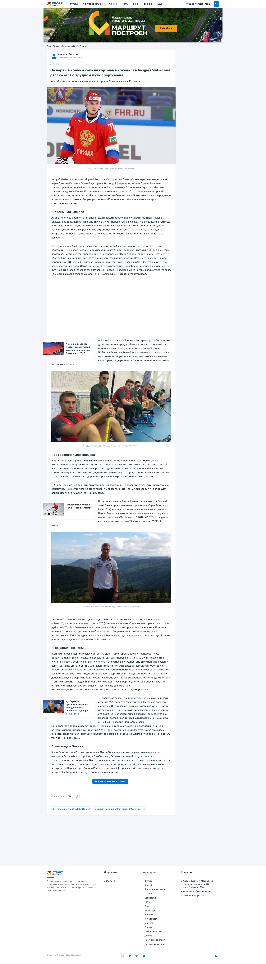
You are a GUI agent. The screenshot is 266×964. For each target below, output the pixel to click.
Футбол (73, 3)
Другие (148, 935)
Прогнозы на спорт (154, 940)
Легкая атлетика (153, 931)
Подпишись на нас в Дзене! (110, 781)
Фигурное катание (93, 3)
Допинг (148, 927)
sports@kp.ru (197, 895)
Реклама (110, 881)
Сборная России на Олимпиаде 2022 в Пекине (120, 809)
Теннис (148, 3)
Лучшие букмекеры (154, 944)
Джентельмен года (199, 3)
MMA (125, 3)
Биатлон (149, 923)
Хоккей (113, 3)
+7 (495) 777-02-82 (203, 891)
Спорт (49, 46)
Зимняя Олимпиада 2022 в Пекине (70, 46)
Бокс (135, 3)
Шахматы (149, 914)
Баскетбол (150, 897)
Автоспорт (150, 910)
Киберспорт (150, 918)
